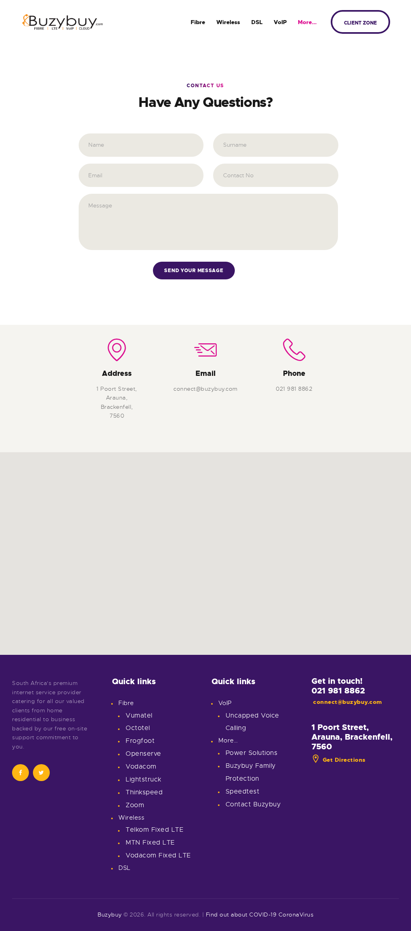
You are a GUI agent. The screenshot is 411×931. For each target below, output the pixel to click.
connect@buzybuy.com (347, 701)
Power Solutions (252, 753)
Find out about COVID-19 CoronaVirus (260, 914)
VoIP (225, 703)
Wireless (131, 817)
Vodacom (141, 767)
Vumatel (139, 716)
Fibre (126, 703)
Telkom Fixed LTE (154, 830)
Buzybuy (110, 914)
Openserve (143, 754)
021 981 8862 (338, 690)
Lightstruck (143, 779)
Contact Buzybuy (253, 804)
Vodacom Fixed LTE (158, 855)
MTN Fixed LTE (150, 843)
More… (228, 740)
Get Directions (344, 759)
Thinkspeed (144, 792)
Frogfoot (140, 741)
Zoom (135, 805)
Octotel (138, 728)
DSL (124, 868)
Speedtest (243, 791)
